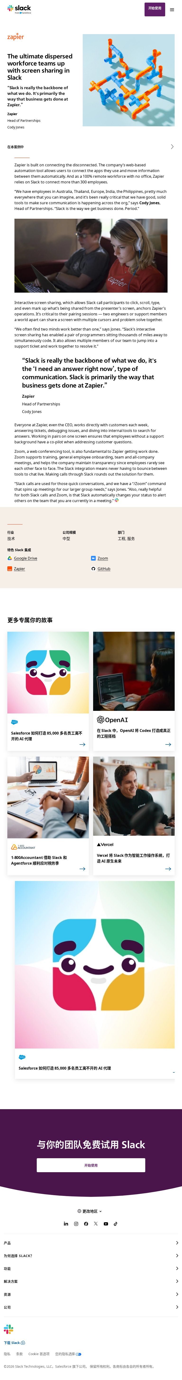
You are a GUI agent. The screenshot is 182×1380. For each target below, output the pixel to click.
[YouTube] (106, 1224)
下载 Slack (12, 1342)
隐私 (7, 1353)
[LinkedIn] (66, 1224)
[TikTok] (116, 1224)
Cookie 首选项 (39, 1353)
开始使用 (155, 7)
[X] (96, 1224)
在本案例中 (15, 146)
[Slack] (19, 9)
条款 (19, 1353)
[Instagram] (76, 1224)
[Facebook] (86, 1224)
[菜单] (172, 9)
